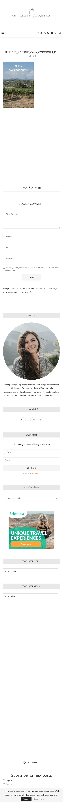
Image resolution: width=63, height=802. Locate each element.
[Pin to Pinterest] (36, 187)
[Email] (52, 32)
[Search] (59, 32)
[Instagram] (45, 32)
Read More (39, 799)
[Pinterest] (48, 32)
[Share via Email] (39, 187)
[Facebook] (38, 32)
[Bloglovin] (55, 32)
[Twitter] (41, 32)
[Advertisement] (31, 147)
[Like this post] (25, 187)
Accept (26, 799)
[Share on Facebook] (29, 187)
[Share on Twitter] (32, 187)
